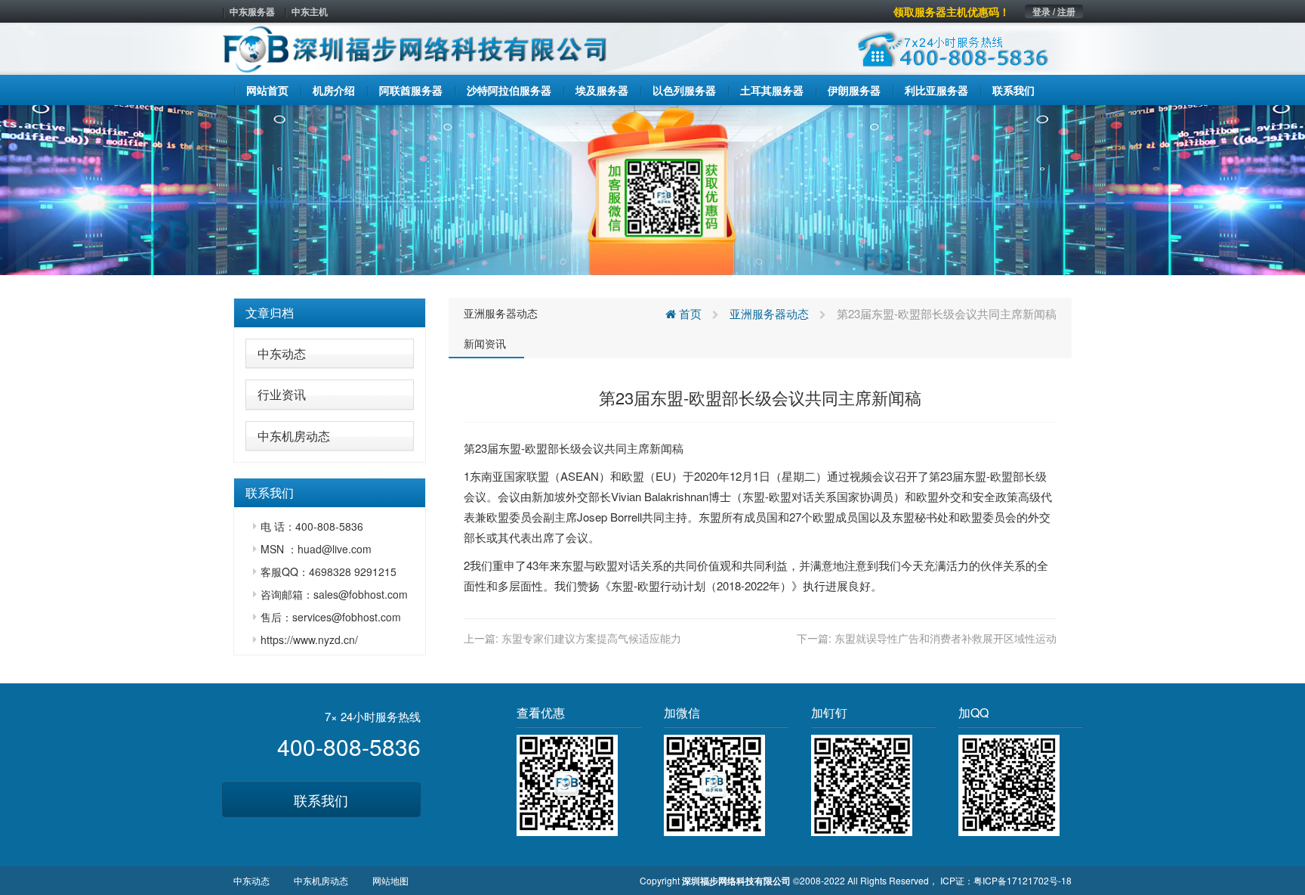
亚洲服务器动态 (501, 313)
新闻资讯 (485, 343)
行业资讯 (282, 394)
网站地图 (390, 880)
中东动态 (282, 353)
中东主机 (310, 11)
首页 (689, 313)
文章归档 (269, 312)
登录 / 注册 (1053, 11)
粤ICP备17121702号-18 (1022, 880)
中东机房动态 (294, 435)
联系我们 (321, 800)
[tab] (329, 313)
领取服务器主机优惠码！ (951, 11)
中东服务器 (252, 11)
